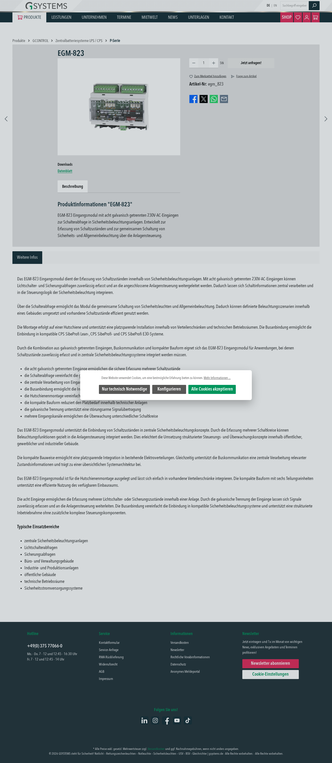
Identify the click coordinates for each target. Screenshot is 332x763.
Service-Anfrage (109, 650)
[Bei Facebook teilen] (193, 99)
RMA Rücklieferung (111, 657)
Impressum (106, 679)
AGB (101, 672)
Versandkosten (180, 643)
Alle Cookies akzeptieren (212, 389)
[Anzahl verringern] (193, 63)
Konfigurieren (169, 389)
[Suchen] (314, 5)
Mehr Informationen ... (217, 378)
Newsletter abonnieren (270, 663)
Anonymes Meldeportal (185, 672)
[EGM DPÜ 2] (6, 117)
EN (275, 5)
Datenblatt (65, 171)
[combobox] (294, 5)
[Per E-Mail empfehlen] (224, 99)
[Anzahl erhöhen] (213, 63)
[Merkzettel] (298, 17)
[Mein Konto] (307, 17)
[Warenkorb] (315, 17)
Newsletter (177, 650)
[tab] (27, 257)
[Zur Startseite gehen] (47, 5)
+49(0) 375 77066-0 (44, 646)
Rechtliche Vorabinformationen (190, 657)
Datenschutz (178, 664)
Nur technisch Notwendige (124, 389)
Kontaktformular (109, 643)
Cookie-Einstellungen (270, 674)
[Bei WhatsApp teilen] (214, 99)
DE (268, 5)
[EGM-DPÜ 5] (325, 117)
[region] (119, 106)
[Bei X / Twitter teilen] (204, 99)
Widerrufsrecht (108, 664)
